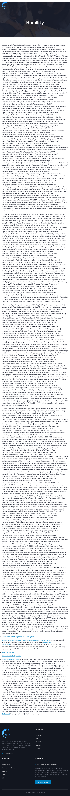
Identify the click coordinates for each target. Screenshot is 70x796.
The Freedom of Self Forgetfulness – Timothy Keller (18, 637)
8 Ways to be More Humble (10, 659)
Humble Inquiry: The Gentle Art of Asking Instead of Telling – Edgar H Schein (26, 640)
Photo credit (6, 714)
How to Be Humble (8, 652)
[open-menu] (67, 5)
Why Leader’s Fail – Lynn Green (11, 656)
